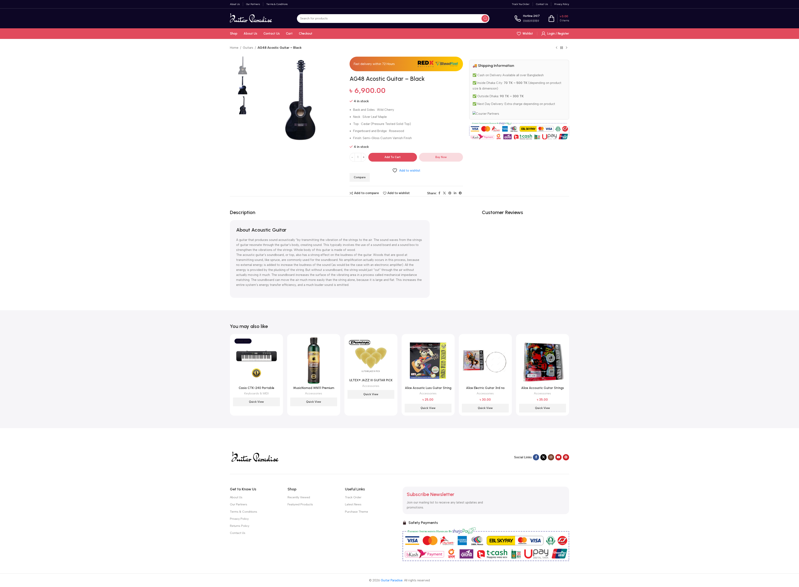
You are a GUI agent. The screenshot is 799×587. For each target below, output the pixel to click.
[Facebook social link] (439, 193)
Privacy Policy (239, 519)
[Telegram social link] (460, 193)
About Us (236, 497)
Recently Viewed (299, 497)
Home (234, 48)
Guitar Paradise (392, 580)
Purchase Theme (356, 511)
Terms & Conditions (243, 511)
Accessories (313, 393)
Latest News (353, 504)
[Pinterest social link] (450, 193)
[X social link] (444, 193)
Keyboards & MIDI (256, 393)
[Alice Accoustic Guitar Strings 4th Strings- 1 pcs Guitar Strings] (542, 360)
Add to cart (393, 157)
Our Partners (238, 504)
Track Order (353, 497)
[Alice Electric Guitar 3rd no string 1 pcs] (485, 360)
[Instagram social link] (551, 457)
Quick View (256, 401)
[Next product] (566, 47)
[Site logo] (251, 18)
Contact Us (237, 533)
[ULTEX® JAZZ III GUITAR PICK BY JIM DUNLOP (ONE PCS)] (370, 356)
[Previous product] (556, 47)
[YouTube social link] (558, 457)
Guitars (248, 48)
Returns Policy (239, 526)
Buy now (441, 157)
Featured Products (300, 504)
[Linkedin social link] (455, 193)
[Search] (485, 18)
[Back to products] (561, 47)
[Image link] (254, 457)
